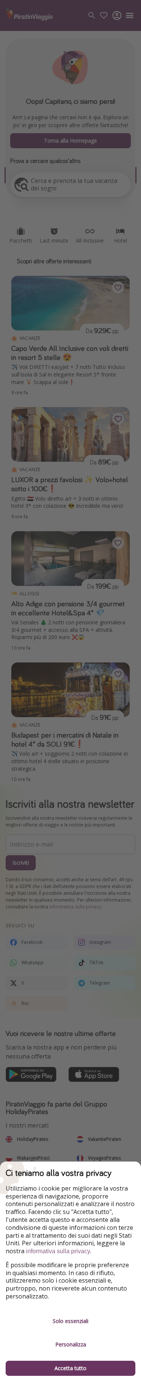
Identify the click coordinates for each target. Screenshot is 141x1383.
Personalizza (70, 1344)
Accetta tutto (70, 1368)
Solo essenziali (70, 1321)
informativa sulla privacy (58, 1251)
